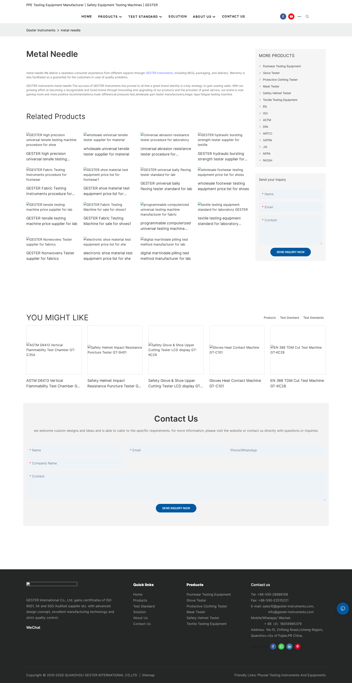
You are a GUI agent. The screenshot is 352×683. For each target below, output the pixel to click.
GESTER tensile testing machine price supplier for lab (51, 221)
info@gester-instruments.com (290, 612)
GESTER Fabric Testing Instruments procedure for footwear (49, 191)
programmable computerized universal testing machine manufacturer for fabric (166, 226)
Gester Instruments (40, 30)
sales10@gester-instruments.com (288, 606)
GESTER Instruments (159, 73)
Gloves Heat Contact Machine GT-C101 (235, 383)
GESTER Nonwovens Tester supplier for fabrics (50, 256)
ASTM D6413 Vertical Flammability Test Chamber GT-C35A (53, 383)
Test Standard (289, 317)
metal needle (70, 30)
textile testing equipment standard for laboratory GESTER (219, 221)
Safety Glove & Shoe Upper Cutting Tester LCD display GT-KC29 (175, 383)
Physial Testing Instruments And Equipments (291, 675)
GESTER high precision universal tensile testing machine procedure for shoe (50, 156)
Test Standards (313, 317)
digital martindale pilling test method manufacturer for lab (166, 256)
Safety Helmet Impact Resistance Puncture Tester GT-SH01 (114, 383)
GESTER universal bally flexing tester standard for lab (166, 186)
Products (270, 317)
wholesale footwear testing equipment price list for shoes (223, 186)
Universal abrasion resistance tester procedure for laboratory (166, 152)
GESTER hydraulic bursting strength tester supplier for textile (221, 156)
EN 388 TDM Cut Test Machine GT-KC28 (297, 383)
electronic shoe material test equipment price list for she (108, 256)
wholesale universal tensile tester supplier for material (106, 151)
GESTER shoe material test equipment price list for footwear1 (107, 191)
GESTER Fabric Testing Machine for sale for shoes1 (107, 221)
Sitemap (148, 675)
